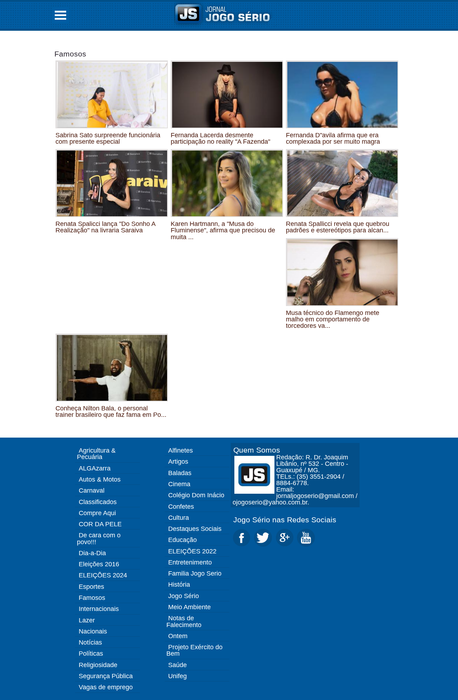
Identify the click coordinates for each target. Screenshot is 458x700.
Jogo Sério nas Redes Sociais (284, 520)
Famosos (70, 54)
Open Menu (60, 15)
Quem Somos (256, 450)
